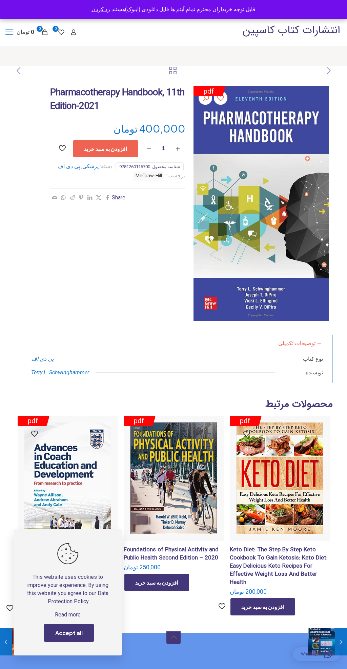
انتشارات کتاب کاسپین (291, 30)
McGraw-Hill (149, 176)
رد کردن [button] (100, 9)
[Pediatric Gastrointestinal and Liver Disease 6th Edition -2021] (341, 641)
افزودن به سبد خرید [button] (262, 606)
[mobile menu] (9, 32)
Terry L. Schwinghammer (60, 372)
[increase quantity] (178, 149)
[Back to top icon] (173, 637)
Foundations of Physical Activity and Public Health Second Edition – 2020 (171, 554)
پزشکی (90, 166)
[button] (205, 98)
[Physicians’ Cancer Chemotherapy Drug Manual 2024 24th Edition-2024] (6, 641)
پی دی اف (69, 166)
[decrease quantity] (149, 149)
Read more (68, 614)
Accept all (69, 632)
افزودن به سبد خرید (105, 148)
